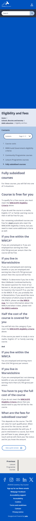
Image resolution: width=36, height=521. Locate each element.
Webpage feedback (18, 492)
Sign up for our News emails (18, 488)
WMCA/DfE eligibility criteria (22, 329)
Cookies (18, 502)
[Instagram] (11, 479)
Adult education (7, 123)
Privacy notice (18, 512)
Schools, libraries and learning (12, 120)
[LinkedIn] (24, 479)
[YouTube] (18, 479)
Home (4, 118)
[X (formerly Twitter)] (31, 479)
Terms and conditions (18, 505)
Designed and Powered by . (18, 516)
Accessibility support (18, 495)
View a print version (12, 448)
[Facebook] (4, 479)
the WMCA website (10, 308)
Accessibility (18, 498)
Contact (18, 509)
